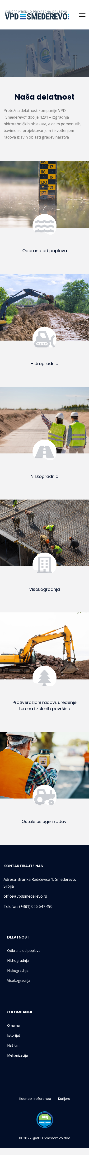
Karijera (64, 1098)
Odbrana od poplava (44, 251)
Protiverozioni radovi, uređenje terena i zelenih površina (44, 705)
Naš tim (13, 1045)
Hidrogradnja (44, 363)
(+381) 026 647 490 (28, 906)
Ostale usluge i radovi (44, 821)
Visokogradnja (44, 589)
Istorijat (13, 1035)
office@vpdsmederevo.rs (25, 896)
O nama (13, 1025)
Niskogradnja (44, 476)
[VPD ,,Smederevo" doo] (37, 15)
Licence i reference (35, 1098)
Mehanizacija (17, 1055)
